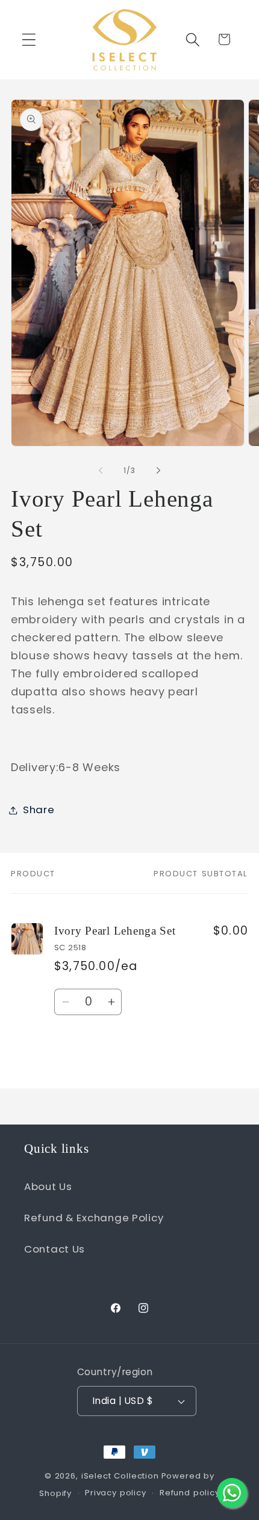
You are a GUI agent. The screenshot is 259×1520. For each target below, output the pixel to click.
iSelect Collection (120, 1476)
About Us (48, 1186)
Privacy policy (115, 1492)
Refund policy (190, 1492)
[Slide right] (158, 470)
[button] (29, 39)
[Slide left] (100, 470)
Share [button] (39, 809)
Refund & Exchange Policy (93, 1217)
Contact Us (54, 1249)
